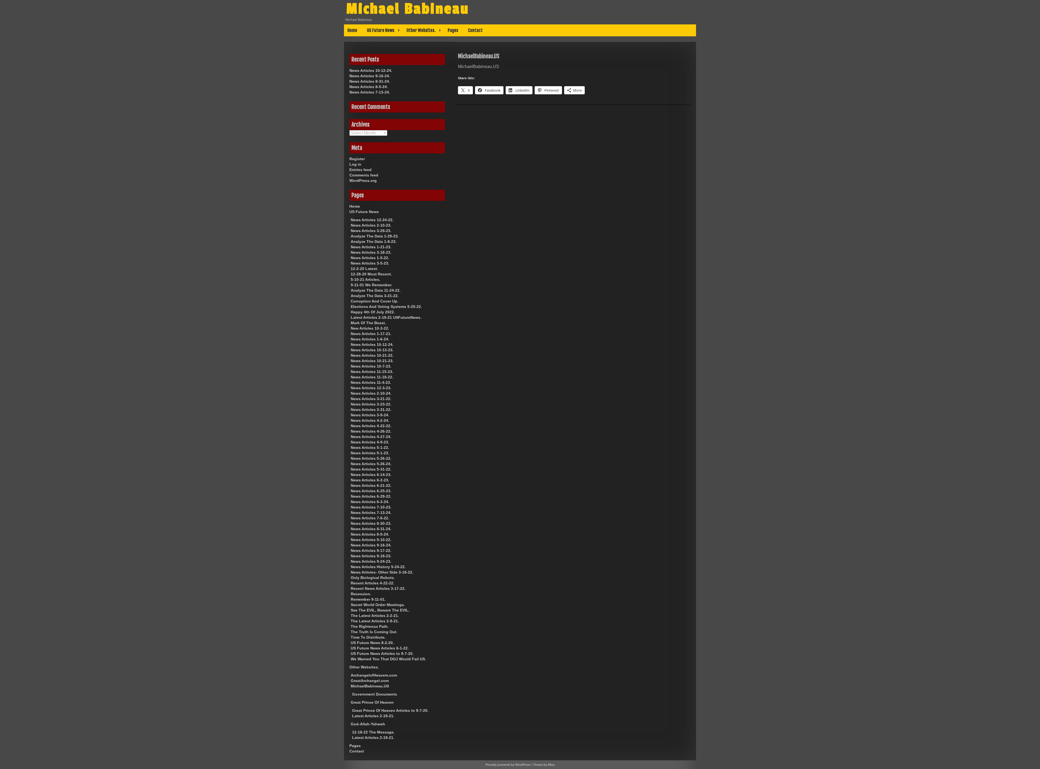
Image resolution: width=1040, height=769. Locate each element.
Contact (475, 30)
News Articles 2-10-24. (371, 393)
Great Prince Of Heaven (372, 702)
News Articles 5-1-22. (370, 447)
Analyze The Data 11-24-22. (376, 290)
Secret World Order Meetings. (378, 605)
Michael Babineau (407, 9)
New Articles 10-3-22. (370, 328)
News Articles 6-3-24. (370, 502)
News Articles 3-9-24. (370, 415)
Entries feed (360, 170)
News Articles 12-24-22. (372, 220)
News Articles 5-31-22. (371, 469)
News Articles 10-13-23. (372, 350)
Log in (355, 164)
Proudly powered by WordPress (508, 764)
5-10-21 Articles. (365, 279)
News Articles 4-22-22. (371, 426)
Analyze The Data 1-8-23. (373, 241)
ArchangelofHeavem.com (374, 675)
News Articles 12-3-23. (371, 388)
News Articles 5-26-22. (371, 458)
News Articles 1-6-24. (370, 339)
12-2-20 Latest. (364, 268)
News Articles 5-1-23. (370, 453)
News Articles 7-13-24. (369, 92)
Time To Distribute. (368, 637)
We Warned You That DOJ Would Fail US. (388, 659)
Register (357, 159)
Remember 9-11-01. (368, 599)
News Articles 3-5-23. (370, 263)
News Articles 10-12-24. (370, 70)
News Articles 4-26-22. (371, 431)
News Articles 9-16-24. (369, 76)
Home (352, 30)
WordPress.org (363, 180)
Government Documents (374, 694)
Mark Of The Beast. (368, 323)
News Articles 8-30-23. (371, 523)
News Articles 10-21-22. (372, 355)
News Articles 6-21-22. (371, 485)
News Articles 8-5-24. (368, 87)
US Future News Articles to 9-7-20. (382, 653)
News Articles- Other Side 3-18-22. (382, 572)
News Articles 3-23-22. (371, 404)
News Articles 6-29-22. (371, 496)
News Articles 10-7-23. (371, 366)
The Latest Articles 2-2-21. (375, 615)
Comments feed (363, 175)
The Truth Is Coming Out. (374, 632)
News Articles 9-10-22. (371, 540)
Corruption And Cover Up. (374, 301)
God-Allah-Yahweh (368, 724)
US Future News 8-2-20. (372, 643)
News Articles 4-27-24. (371, 437)
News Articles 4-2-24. (370, 420)
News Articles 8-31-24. (369, 81)
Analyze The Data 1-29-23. (375, 236)
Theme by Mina (544, 764)
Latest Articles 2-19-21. (373, 716)
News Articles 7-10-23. (371, 507)
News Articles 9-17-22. (371, 550)
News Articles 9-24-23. (371, 561)
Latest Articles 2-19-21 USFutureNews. (386, 317)
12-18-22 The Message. (373, 732)
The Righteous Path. (370, 626)
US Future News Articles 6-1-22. (380, 648)
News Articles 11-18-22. (372, 377)
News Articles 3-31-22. (371, 409)
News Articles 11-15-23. (372, 371)
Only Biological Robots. (373, 577)
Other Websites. (421, 30)
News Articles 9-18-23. (371, 556)
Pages (453, 30)
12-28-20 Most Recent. (371, 274)
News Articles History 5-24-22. (378, 567)
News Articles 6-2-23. (370, 480)
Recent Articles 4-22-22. (372, 583)
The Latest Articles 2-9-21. (375, 621)
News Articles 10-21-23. (372, 361)
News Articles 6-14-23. (371, 474)
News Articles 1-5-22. (370, 258)
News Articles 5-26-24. (371, 464)
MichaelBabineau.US (370, 686)
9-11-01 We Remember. (371, 285)
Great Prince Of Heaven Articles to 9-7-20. (390, 710)
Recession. (361, 594)
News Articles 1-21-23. (371, 247)
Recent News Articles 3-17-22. (378, 588)
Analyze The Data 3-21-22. (375, 296)
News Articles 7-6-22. (370, 518)
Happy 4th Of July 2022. (373, 312)
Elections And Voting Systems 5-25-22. (386, 306)
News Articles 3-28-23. (371, 231)
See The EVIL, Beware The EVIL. (380, 610)
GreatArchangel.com (370, 680)
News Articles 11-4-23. (371, 382)
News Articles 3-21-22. (371, 399)
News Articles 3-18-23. (371, 252)
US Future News (380, 30)
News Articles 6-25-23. (371, 491)
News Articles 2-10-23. (371, 225)
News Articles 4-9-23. (370, 442)
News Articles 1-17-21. (371, 334)
